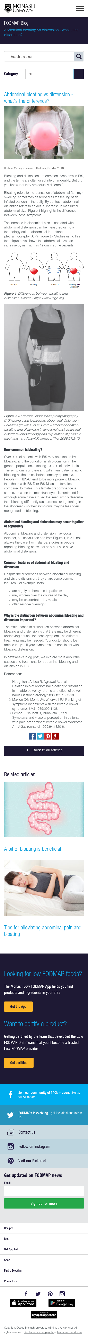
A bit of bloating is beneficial (32, 849)
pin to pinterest (47, 736)
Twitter (38, 1293)
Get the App (18, 1006)
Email (7, 1183)
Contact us (26, 1132)
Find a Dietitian (12, 1270)
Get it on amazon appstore (44, 1315)
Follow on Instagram (34, 1146)
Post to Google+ (55, 736)
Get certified (18, 1062)
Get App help (11, 1249)
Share (32, 736)
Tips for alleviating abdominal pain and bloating (42, 930)
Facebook (26, 1293)
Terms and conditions (69, 1332)
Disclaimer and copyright (39, 1332)
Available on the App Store (23, 1303)
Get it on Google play (62, 1303)
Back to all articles (47, 750)
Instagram (62, 1293)
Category (11, 73)
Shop (7, 1260)
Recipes (8, 1228)
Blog (6, 1239)
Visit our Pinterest (32, 1160)
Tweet (40, 736)
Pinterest (50, 1293)
